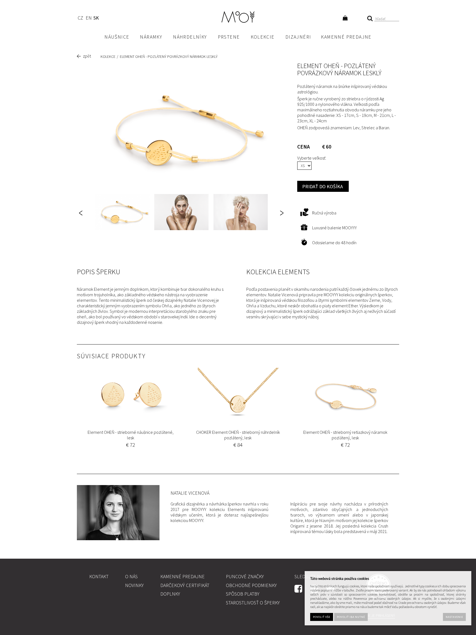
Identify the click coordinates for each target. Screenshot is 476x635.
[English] (88, 18)
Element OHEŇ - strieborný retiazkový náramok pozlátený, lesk (345, 434)
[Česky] (80, 18)
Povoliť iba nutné (351, 617)
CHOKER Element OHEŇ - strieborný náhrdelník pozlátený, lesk (238, 434)
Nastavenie (454, 617)
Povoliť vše (321, 617)
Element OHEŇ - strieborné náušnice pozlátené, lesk (131, 434)
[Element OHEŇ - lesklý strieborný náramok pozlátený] (181, 130)
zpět (87, 56)
